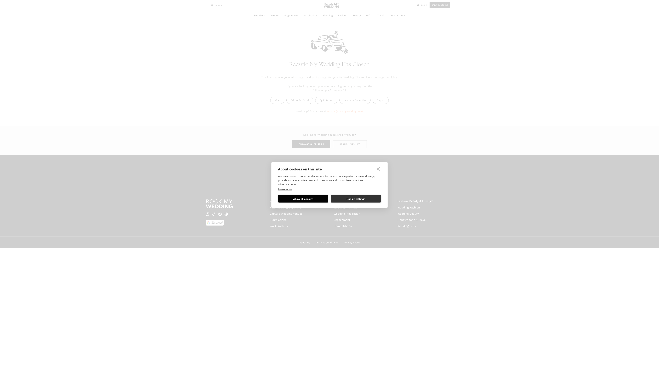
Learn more (285, 189)
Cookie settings (355, 198)
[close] (378, 169)
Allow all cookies (303, 198)
